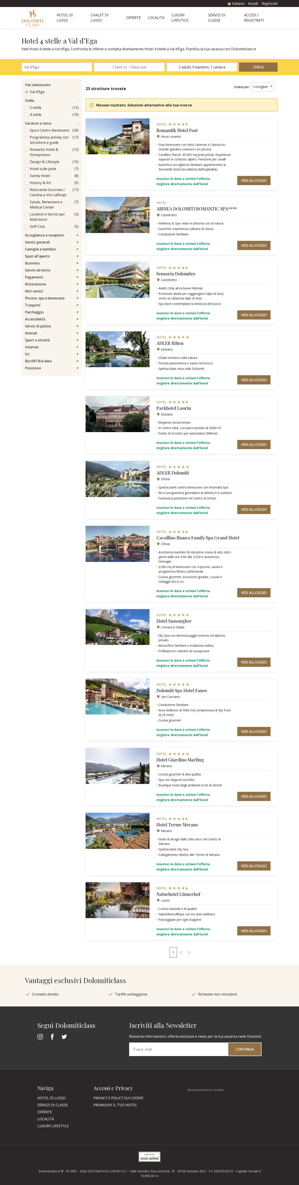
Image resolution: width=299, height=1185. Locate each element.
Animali (52, 333)
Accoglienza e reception (52, 235)
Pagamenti (52, 277)
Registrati (270, 3)
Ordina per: (242, 87)
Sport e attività (52, 340)
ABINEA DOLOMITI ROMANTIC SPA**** (197, 209)
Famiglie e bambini (52, 249)
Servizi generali (52, 242)
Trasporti (52, 305)
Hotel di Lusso (51, 1098)
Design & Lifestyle (44, 161)
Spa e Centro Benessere (49, 130)
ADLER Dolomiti (173, 473)
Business (52, 263)
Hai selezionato (38, 84)
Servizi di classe (52, 1105)
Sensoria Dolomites (176, 273)
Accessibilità (52, 319)
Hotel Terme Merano (177, 824)
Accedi (253, 3)
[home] (33, 18)
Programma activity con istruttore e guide (49, 140)
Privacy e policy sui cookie (118, 1098)
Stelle (52, 100)
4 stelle (35, 114)
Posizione (52, 368)
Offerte (133, 17)
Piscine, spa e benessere (52, 298)
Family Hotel (40, 175)
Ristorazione (52, 284)
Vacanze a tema (52, 123)
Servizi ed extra (52, 270)
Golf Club (37, 226)
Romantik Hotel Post (177, 130)
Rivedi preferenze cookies (205, 1090)
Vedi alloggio (254, 180)
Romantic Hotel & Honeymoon (44, 152)
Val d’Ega (37, 91)
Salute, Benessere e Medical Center (46, 205)
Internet (52, 347)
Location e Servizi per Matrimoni (47, 217)
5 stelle (35, 107)
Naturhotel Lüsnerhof (178, 894)
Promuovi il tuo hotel (115, 1105)
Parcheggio (52, 312)
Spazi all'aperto (52, 256)
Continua (245, 1049)
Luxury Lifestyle (53, 1126)
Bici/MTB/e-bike (52, 361)
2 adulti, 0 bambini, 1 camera (202, 67)
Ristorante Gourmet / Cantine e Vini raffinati (48, 192)
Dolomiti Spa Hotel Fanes (182, 690)
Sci (52, 354)
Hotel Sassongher (174, 621)
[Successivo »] (189, 952)
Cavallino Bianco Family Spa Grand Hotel (198, 537)
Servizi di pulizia (52, 326)
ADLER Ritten (170, 343)
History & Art (40, 182)
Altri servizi (52, 291)
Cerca (258, 67)
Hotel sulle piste (43, 168)
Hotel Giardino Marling (180, 760)
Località (156, 17)
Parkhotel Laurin (174, 408)
